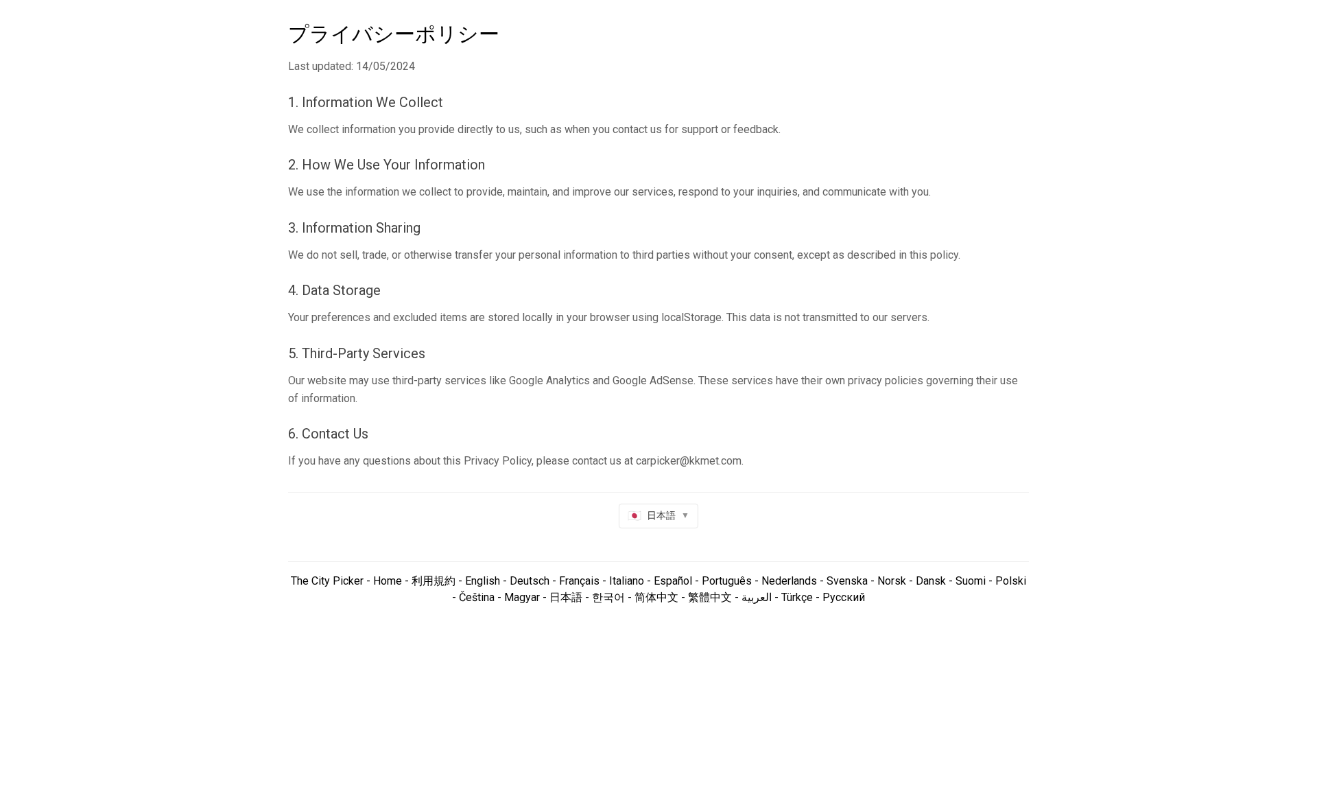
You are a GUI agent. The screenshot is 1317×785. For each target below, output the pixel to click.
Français (579, 580)
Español (673, 580)
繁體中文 (710, 597)
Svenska (847, 580)
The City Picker (327, 580)
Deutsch (529, 580)
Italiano (626, 580)
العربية (756, 597)
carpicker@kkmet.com (688, 460)
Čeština (477, 597)
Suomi (971, 580)
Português (727, 580)
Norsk (891, 580)
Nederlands (789, 580)
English (482, 580)
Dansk (931, 580)
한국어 (608, 597)
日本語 (565, 597)
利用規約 (433, 580)
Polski (1010, 580)
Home (386, 580)
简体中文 (656, 597)
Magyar (522, 597)
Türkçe (797, 597)
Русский (843, 597)
